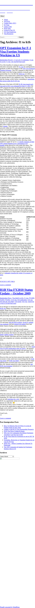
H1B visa (21, 74)
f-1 (12, 60)
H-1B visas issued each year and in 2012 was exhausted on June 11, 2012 (16, 85)
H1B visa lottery (14, 361)
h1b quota (18, 301)
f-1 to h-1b (17, 60)
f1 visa (8, 62)
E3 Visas (6, 25)
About (6, 19)
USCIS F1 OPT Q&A (7, 281)
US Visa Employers (10, 32)
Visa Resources (8, 34)
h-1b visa (14, 300)
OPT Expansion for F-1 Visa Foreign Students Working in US (15, 51)
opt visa (13, 62)
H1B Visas (7, 28)
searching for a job (13, 399)
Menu (2, 16)
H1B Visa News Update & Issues (14, 431)
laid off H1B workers (15, 322)
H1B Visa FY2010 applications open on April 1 (17, 347)
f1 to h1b (3, 62)
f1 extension (25, 60)
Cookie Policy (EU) (10, 23)
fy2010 (2, 300)
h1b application (22, 300)
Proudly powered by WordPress (10, 607)
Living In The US (9, 30)
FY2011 (7, 300)
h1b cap (30, 300)
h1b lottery (11, 301)
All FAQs (7, 21)
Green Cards (8, 26)
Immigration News (5, 60)
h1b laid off (3, 301)
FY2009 (31, 298)
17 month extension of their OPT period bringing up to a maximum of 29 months (17, 143)
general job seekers (20, 324)
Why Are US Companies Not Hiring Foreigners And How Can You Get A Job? (18, 433)
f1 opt (31, 60)
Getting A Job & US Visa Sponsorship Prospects (19, 429)
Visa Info (15, 298)
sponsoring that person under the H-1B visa (17, 80)
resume (5, 126)
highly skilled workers (7, 334)
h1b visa (24, 301)
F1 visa (21, 67)
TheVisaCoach (20, 62)
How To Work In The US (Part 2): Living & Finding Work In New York (17, 426)
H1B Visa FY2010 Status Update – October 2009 (16, 291)
